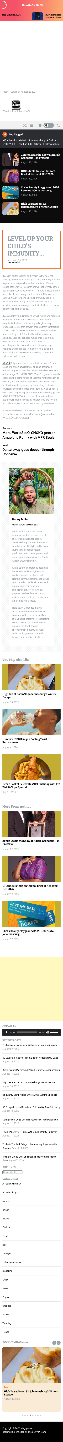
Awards (6, 1201)
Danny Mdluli (13, 262)
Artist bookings (10, 1192)
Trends (5, 1332)
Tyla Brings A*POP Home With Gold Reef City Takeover (29, 1132)
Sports (5, 1314)
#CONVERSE (10, 144)
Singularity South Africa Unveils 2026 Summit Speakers (29, 1095)
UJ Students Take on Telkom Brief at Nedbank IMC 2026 (38, 172)
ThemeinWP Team (37, 1432)
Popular (6, 1297)
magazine (7, 1271)
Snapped (6, 1306)
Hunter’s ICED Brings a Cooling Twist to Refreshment (26, 741)
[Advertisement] (31, 55)
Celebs (5, 1210)
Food (5, 1236)
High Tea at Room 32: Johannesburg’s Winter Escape (39, 205)
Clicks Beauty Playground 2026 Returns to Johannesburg (40, 189)
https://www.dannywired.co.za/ (25, 525)
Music (5, 1279)
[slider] (54, 1032)
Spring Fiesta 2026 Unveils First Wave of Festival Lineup (30, 1119)
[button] (54, 1343)
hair (4, 1244)
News (5, 1288)
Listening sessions (11, 1262)
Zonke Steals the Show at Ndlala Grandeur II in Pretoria (40, 156)
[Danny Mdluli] (31, 491)
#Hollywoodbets (51, 144)
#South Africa (10, 140)
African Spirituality (11, 1183)
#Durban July (25, 144)
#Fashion (52, 140)
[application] (31, 1032)
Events (5, 1218)
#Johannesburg (37, 140)
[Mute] (47, 1035)
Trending (6, 1323)
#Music (23, 140)
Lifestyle (6, 1253)
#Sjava (37, 144)
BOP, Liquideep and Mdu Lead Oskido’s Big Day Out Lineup (31, 1107)
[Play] (6, 1035)
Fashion (6, 1227)
